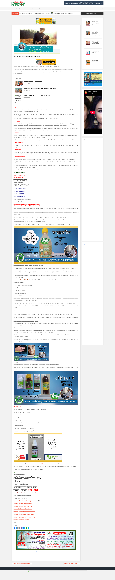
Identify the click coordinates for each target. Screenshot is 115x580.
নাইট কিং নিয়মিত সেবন (43, 464)
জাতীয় (19, 8)
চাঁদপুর (33, 8)
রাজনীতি (24, 8)
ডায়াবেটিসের (35, 501)
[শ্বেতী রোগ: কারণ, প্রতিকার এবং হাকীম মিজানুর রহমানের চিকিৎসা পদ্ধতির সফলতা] (88, 32)
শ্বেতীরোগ (15, 501)
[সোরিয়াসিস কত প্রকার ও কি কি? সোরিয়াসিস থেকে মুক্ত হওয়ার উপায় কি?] (88, 42)
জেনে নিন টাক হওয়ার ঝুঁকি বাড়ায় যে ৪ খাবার (71, 563)
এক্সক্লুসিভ (55, 8)
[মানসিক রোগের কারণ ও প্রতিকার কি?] (88, 52)
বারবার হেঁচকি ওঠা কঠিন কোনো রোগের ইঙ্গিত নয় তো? (22, 563)
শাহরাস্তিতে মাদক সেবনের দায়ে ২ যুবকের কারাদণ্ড (63, 13)
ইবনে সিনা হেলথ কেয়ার (21, 484)
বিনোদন (51, 8)
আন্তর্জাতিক (39, 8)
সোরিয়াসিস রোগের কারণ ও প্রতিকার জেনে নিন (95, 23)
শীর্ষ (16, 8)
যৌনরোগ (23, 501)
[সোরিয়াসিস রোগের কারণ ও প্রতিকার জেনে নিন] (88, 23)
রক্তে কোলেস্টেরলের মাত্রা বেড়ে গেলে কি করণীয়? (95, 62)
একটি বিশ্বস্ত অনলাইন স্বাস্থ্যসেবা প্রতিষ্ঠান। (26, 487)
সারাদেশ (28, 8)
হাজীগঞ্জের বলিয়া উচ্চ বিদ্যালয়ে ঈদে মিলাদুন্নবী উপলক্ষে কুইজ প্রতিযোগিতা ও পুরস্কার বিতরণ (32, 13)
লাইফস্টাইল (45, 8)
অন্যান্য (59, 8)
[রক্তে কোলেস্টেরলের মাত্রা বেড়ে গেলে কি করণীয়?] (88, 62)
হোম (13, 8)
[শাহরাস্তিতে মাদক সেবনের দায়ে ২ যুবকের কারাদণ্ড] (52, 13)
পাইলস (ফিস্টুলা (28, 501)
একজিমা (19, 501)
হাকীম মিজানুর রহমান (22, 477)
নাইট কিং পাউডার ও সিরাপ (24, 279)
